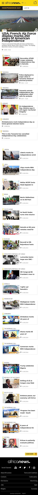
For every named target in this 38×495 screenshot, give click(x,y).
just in (26, 8)
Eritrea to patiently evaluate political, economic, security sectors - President (27, 442)
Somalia (7, 55)
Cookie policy (33, 477)
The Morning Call (10, 328)
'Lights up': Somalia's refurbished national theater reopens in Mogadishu (28, 288)
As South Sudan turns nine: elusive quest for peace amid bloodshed (27, 213)
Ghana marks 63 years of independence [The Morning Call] (27, 333)
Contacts (3, 477)
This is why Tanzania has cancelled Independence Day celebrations (15, 135)
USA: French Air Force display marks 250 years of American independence (19, 37)
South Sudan (8, 209)
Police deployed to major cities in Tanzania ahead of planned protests (26, 77)
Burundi (7, 239)
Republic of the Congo (12, 377)
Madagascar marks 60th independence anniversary (27, 303)
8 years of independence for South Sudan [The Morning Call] (27, 427)
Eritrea (6, 437)
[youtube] (15, 467)
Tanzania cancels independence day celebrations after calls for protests (26, 93)
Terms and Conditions (30, 473)
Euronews (34, 489)
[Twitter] (20, 467)
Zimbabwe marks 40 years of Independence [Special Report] (27, 318)
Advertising (33, 481)
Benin (6, 194)
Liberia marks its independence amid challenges (28, 154)
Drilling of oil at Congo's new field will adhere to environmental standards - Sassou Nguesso (27, 382)
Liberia (6, 149)
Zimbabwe (5, 119)
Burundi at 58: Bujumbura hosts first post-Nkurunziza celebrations (27, 243)
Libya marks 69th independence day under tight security (28, 169)
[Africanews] (12, 3)
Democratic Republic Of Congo (14, 254)
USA (4, 30)
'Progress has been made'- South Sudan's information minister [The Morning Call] (28, 412)
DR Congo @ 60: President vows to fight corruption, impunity (27, 273)
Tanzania (5, 72)
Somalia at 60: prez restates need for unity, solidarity (27, 228)
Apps (35, 485)
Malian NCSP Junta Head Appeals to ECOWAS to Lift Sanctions (27, 184)
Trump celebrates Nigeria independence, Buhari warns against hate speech (28, 367)
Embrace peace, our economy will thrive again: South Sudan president (28, 397)
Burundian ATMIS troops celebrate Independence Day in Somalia (27, 61)
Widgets (3, 489)
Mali (5, 179)
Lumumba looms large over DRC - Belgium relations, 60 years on (27, 258)
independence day (11, 8)
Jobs (2, 485)
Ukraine (5, 103)
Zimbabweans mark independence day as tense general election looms (18, 123)
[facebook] (30, 467)
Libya (6, 164)
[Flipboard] (25, 467)
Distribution (4, 481)
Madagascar (8, 299)
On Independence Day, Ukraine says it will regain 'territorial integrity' (27, 109)
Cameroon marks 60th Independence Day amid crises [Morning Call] (27, 348)
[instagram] (34, 467)
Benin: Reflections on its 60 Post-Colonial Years (27, 199)
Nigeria (6, 363)
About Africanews (6, 473)
